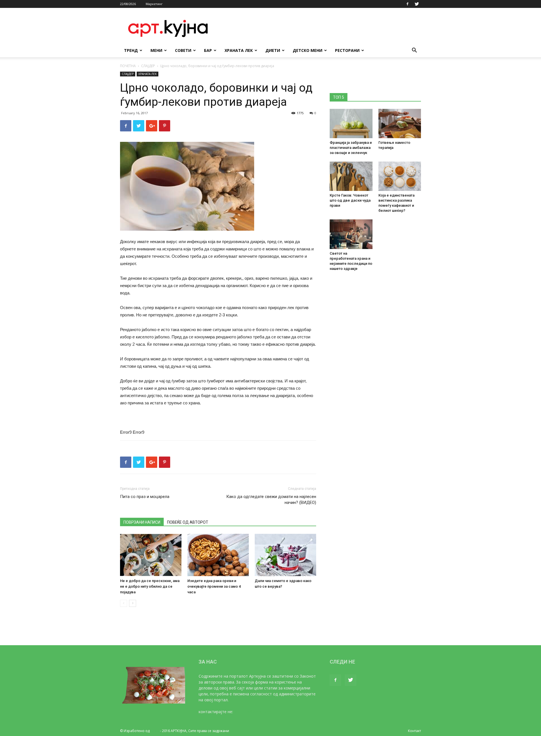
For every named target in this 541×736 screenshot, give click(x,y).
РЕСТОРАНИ (347, 50)
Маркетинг (154, 4)
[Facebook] (407, 4)
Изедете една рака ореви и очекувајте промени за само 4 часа (214, 586)
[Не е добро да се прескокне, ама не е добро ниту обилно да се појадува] (150, 555)
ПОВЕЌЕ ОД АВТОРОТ (187, 522)
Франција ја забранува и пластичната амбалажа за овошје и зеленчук (351, 147)
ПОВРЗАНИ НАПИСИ (141, 522)
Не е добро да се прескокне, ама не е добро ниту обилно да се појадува (149, 586)
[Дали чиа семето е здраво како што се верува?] (285, 555)
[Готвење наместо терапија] (399, 123)
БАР (208, 50)
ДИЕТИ (272, 50)
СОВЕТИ (183, 50)
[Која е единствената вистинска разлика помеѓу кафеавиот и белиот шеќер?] (399, 176)
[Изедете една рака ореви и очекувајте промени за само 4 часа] (218, 555)
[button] (414, 51)
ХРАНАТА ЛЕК (239, 50)
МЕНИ (156, 50)
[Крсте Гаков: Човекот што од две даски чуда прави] (351, 176)
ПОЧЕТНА (128, 65)
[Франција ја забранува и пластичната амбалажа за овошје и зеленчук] (351, 123)
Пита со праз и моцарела (144, 496)
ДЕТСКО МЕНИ (307, 50)
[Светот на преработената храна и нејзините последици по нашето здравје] (351, 234)
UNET (154, 730)
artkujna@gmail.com (253, 711)
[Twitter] (417, 4)
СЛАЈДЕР (148, 65)
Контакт (414, 730)
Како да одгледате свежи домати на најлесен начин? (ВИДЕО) (271, 499)
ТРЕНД (131, 50)
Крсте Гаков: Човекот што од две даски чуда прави (350, 200)
